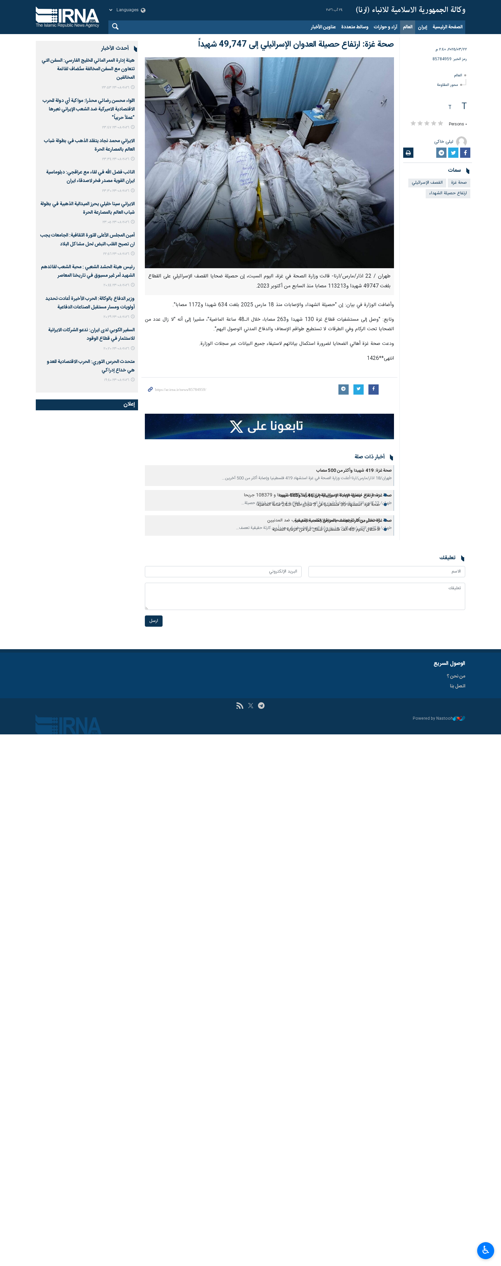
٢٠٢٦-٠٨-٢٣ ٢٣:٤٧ (115, 127)
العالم (407, 27)
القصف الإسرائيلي (427, 182)
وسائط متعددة (354, 27)
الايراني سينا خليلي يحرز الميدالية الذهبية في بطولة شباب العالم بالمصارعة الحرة (87, 208)
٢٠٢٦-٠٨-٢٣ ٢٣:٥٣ (115, 88)
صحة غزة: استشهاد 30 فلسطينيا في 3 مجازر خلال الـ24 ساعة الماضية (318, 504)
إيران (422, 27)
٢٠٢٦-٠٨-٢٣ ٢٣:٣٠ (115, 191)
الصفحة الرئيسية (447, 27)
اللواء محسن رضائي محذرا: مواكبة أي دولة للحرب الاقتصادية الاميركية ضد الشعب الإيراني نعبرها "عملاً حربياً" (89, 109)
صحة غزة (459, 182)
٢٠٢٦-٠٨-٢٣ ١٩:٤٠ (116, 380)
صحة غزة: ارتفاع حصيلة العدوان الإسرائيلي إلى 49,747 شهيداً (296, 44)
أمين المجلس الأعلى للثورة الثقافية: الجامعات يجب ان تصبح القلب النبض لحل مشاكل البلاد (87, 239)
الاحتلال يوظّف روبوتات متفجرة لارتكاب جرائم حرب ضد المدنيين (323, 520)
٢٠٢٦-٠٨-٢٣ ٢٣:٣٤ (115, 159)
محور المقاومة (447, 85)
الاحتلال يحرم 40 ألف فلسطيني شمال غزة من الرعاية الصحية (326, 529)
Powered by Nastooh (433, 719)
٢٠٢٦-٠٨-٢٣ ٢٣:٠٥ (116, 222)
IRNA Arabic (410, 10)
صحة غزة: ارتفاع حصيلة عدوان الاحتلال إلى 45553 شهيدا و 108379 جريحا (312, 495)
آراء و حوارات (385, 27)
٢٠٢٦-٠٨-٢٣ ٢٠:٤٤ (116, 285)
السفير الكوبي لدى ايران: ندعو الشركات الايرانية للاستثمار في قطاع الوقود (91, 334)
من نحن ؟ (456, 676)
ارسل (153, 621)
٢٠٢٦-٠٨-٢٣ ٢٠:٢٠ (116, 349)
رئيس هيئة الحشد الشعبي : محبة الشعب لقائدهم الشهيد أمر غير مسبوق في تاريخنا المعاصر (88, 271)
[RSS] (239, 706)
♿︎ (486, 1250)
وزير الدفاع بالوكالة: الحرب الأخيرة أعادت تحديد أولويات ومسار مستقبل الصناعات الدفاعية (90, 303)
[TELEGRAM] (261, 706)
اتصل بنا (457, 686)
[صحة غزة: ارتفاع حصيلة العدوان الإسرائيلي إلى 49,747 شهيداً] (269, 162)
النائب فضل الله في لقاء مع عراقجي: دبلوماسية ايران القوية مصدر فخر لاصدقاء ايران (90, 176)
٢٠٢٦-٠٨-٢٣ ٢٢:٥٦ (116, 254)
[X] (250, 706)
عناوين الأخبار (323, 27)
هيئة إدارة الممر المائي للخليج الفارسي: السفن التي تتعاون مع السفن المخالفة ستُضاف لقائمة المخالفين (88, 69)
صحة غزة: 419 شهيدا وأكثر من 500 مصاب (354, 470)
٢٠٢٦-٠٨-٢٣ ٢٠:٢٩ (116, 317)
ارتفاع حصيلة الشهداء (448, 193)
